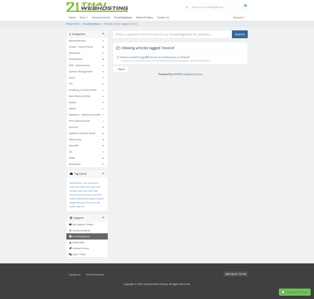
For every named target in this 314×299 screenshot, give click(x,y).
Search (240, 34)
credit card (74, 186)
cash (85, 183)
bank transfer (76, 183)
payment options (96, 198)
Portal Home (73, 23)
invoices (88, 194)
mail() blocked (82, 198)
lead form (97, 194)
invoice (81, 194)
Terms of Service (95, 274)
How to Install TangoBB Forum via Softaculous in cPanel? (165, 58)
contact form (93, 183)
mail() (72, 198)
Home (72, 17)
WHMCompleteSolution (188, 74)
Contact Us (163, 17)
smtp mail (80, 206)
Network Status (144, 17)
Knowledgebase (123, 17)
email (92, 186)
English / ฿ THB (237, 273)
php (78, 202)
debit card (84, 186)
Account (238, 17)
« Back (121, 69)
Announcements (101, 17)
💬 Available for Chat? (294, 292)
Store (83, 17)
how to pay (82, 190)
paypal (73, 202)
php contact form (88, 202)
